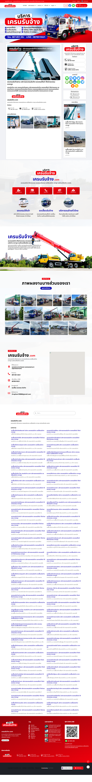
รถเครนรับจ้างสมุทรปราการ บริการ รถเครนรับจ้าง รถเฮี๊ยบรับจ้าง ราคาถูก (54, 740)
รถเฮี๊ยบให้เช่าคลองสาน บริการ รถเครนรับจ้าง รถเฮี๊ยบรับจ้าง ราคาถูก (27, 646)
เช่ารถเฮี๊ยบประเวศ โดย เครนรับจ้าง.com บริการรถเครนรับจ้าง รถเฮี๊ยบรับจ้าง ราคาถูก (27, 610)
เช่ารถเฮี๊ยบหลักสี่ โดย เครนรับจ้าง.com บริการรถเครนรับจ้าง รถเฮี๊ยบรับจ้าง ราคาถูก (64, 503)
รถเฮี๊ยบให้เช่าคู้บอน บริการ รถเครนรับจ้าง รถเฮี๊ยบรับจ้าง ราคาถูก (63, 675)
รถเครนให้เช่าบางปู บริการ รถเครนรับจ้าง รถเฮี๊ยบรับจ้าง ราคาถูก (64, 545)
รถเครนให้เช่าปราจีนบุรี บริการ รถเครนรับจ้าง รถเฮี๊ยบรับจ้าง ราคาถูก (62, 689)
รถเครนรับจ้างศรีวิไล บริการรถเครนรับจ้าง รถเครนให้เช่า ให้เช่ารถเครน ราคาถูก (63, 603)
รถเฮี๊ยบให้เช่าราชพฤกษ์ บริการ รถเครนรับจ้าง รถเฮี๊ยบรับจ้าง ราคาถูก (27, 445)
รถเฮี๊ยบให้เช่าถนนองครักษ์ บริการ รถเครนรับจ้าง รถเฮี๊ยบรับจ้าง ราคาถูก (28, 603)
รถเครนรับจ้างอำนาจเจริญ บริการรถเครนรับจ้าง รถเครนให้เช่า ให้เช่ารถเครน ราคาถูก (27, 596)
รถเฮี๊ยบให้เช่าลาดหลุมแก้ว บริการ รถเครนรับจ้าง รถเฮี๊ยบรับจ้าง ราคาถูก (28, 574)
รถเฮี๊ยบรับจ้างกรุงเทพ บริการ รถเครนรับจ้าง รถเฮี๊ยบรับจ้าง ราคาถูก (27, 496)
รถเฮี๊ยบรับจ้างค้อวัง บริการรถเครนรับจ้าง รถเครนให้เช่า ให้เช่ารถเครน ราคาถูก (55, 726)
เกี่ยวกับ (46, 5)
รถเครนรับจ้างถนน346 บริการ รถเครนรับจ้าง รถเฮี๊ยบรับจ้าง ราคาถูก (62, 445)
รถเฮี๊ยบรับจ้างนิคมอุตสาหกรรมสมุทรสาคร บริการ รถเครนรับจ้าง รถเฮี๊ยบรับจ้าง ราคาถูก (26, 625)
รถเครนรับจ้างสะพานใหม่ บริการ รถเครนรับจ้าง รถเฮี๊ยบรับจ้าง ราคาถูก (63, 617)
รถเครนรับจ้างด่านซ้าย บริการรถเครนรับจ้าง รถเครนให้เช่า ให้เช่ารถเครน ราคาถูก (64, 481)
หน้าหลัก (25, 5)
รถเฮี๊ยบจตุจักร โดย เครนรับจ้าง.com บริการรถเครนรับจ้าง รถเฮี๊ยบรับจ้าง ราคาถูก (74, 151)
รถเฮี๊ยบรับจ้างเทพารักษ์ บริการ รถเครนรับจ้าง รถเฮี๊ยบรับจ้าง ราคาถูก (27, 653)
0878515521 (71, 65)
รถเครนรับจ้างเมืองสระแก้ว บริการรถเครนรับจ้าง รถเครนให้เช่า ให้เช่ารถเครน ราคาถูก (63, 539)
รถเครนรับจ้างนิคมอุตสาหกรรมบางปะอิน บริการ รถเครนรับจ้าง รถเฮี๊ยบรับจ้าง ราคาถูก (27, 639)
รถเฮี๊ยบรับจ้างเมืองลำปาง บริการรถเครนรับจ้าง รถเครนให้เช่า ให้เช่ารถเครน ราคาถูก (64, 531)
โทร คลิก (12, 108)
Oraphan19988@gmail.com (21, 394)
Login (52, 5)
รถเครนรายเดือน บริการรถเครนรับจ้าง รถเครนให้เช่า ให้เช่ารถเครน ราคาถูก (27, 524)
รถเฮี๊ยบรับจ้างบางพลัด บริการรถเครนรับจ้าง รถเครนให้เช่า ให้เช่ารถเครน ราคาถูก (63, 467)
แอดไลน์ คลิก (24, 108)
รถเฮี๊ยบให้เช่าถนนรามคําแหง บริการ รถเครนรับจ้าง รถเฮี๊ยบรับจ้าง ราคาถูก (63, 460)
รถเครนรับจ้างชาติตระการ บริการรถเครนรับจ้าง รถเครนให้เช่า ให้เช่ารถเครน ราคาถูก (28, 560)
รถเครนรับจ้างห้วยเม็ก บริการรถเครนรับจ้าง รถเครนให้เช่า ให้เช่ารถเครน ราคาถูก (64, 660)
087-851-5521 (82, 6)
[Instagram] (82, 78)
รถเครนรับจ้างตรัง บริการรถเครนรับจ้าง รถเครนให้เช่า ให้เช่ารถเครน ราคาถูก (27, 510)
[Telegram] (82, 82)
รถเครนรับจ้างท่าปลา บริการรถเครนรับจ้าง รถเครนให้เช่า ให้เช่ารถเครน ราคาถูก (63, 596)
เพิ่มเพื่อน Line (70, 64)
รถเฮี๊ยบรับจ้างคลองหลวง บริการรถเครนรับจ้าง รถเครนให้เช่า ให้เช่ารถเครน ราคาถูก (64, 582)
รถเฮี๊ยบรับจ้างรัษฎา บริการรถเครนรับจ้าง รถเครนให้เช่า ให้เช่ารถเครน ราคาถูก (74, 123)
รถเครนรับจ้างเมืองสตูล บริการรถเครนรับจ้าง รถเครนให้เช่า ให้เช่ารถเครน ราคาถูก (63, 639)
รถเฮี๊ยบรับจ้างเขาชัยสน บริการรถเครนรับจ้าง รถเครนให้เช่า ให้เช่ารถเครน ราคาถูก (27, 546)
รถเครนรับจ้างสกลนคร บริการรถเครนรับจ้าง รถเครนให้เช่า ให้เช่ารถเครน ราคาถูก (27, 632)
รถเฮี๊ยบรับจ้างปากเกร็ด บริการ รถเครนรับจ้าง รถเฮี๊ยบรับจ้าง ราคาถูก (63, 632)
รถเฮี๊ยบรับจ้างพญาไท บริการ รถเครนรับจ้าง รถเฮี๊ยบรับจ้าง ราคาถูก (62, 703)
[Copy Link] (76, 86)
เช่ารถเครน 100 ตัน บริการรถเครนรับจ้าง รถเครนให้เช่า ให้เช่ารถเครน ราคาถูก (64, 589)
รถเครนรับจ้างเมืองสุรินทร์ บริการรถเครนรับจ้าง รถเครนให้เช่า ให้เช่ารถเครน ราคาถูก (63, 438)
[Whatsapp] (78, 82)
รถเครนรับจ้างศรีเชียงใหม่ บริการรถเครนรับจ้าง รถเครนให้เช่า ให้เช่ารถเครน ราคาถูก (64, 696)
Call (79, 4)
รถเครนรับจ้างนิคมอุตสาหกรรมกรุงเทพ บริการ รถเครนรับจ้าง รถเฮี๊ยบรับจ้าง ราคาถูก (27, 617)
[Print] (73, 86)
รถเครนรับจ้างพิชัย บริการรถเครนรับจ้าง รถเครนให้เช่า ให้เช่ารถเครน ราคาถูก (28, 689)
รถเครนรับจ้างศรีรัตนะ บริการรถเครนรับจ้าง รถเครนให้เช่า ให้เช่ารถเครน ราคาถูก (64, 431)
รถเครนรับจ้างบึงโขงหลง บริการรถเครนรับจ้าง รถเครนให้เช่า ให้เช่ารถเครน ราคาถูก (28, 503)
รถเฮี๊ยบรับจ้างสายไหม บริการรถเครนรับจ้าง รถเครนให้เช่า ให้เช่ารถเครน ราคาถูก (28, 467)
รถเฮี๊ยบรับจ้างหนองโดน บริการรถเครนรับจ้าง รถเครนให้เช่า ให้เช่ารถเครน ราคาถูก (63, 517)
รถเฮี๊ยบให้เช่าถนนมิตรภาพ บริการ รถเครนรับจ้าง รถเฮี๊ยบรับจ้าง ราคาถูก (63, 524)
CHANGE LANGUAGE (68, 768)
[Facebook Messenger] (74, 78)
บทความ (40, 5)
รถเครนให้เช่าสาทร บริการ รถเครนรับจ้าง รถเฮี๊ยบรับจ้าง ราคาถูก (64, 474)
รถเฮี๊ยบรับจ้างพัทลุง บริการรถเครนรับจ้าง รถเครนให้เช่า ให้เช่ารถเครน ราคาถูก (27, 660)
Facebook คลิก (37, 108)
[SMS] (67, 82)
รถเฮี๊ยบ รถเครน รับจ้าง (39, 109)
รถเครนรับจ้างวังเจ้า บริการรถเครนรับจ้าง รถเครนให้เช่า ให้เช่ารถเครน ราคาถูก (28, 517)
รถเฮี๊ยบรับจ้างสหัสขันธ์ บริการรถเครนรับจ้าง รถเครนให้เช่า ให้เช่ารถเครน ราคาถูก (27, 675)
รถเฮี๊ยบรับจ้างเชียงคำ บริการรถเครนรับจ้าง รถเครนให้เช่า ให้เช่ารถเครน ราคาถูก (63, 668)
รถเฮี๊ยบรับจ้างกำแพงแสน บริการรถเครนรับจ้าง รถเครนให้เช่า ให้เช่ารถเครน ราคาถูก (64, 574)
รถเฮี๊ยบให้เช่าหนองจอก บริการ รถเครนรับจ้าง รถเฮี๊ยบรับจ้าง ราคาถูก (55, 736)
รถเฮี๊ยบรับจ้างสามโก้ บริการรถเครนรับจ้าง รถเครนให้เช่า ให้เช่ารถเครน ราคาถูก (63, 625)
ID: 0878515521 (26, 109)
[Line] (67, 78)
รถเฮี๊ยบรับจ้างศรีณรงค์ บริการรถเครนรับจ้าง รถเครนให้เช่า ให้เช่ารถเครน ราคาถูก (63, 682)
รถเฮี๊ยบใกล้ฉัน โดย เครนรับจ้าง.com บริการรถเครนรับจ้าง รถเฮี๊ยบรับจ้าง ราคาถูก (27, 474)
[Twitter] (78, 78)
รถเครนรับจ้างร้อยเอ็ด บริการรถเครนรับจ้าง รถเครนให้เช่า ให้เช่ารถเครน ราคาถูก (28, 531)
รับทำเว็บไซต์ (50, 768)
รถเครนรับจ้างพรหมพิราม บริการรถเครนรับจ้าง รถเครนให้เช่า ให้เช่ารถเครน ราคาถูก (64, 567)
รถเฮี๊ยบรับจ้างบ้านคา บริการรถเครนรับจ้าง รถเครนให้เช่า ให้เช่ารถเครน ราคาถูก (27, 682)
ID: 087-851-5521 (34, 756)
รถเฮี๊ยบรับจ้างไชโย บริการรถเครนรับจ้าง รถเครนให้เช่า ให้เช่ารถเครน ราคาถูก (28, 438)
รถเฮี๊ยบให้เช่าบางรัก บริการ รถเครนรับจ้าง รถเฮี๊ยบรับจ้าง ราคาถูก (27, 481)
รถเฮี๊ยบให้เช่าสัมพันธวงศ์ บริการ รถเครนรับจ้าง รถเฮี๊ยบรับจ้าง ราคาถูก (27, 431)
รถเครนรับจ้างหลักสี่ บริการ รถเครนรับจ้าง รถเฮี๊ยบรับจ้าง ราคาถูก (63, 646)
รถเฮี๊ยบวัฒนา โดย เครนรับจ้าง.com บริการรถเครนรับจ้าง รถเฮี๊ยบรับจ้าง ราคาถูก (27, 567)
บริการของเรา (31, 5)
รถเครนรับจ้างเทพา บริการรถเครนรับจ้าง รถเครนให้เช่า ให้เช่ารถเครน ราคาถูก (28, 711)
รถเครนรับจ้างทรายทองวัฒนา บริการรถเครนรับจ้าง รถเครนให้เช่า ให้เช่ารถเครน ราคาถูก (27, 553)
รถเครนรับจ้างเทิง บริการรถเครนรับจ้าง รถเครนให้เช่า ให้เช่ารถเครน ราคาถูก (27, 589)
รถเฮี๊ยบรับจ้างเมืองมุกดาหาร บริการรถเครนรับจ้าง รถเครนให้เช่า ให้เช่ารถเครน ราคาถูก (55, 731)
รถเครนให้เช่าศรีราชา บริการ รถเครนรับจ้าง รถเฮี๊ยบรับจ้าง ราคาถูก (63, 553)
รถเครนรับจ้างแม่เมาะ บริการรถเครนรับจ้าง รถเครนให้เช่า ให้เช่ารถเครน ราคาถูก (63, 653)
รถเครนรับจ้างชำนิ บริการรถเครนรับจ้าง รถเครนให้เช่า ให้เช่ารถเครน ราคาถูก (27, 696)
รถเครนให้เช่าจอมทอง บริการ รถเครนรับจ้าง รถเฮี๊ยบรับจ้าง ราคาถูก (62, 510)
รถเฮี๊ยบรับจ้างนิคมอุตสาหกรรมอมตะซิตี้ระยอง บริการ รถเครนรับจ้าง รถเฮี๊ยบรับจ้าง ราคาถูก (63, 453)
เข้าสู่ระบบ (78, 1)
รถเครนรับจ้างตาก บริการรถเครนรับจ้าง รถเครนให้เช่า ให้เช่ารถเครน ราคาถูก (63, 560)
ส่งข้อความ (60, 754)
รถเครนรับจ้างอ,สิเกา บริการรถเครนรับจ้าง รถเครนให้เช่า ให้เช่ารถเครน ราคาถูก (63, 488)
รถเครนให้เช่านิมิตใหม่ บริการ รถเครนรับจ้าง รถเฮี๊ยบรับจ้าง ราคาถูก (64, 496)
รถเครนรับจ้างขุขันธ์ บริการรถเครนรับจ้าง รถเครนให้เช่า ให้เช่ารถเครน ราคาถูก (28, 539)
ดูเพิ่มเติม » (67, 127)
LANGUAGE (85, 1)
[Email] (71, 82)
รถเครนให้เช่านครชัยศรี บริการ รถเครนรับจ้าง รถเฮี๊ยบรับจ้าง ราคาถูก (63, 711)
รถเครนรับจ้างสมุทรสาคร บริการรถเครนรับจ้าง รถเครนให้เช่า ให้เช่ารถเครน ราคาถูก (28, 488)
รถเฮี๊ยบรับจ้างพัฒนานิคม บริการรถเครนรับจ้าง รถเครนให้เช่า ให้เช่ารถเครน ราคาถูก (28, 460)
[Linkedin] (74, 82)
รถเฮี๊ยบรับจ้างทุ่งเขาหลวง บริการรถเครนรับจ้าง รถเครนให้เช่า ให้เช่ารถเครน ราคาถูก (28, 453)
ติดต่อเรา (74, 1)
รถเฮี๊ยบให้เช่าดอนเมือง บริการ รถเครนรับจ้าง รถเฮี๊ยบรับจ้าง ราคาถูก (27, 703)
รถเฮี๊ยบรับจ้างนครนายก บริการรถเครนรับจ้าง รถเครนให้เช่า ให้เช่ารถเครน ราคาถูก (27, 582)
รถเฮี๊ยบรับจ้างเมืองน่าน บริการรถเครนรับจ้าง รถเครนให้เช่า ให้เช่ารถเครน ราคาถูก (63, 610)
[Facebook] (71, 78)
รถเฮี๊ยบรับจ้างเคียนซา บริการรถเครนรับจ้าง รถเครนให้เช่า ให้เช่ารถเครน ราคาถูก (28, 668)
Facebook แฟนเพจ (71, 68)
